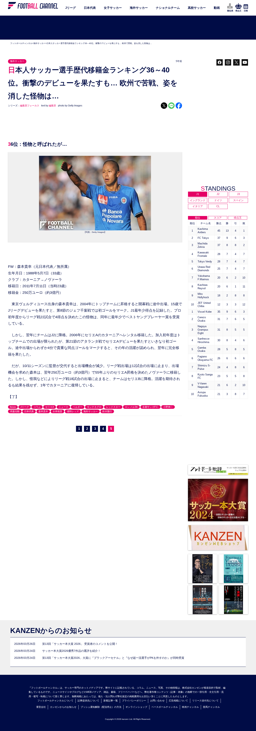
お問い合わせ (157, 700)
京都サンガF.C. (150, 407)
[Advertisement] (128, 28)
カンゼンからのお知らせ (63, 707)
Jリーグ (70, 7)
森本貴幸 (43, 411)
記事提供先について (88, 700)
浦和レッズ (73, 411)
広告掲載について (178, 700)
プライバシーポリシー (134, 700)
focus (13, 407)
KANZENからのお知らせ (51, 630)
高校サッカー (197, 7)
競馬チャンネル (211, 707)
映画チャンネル (190, 707)
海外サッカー (139, 7)
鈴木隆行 (107, 411)
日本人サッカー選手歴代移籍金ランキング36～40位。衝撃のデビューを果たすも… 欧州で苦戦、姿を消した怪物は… (99, 43)
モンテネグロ (94, 407)
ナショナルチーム (168, 7)
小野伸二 (168, 407)
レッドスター (113, 407)
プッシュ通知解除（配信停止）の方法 (101, 707)
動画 (217, 7)
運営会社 (41, 707)
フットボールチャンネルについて (55, 700)
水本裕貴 (57, 411)
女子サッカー (113, 7)
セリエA (49, 407)
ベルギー (77, 407)
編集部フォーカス (29, 105)
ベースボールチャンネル (164, 707)
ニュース (63, 407)
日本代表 (90, 7)
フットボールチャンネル (21, 43)
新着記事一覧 (110, 700)
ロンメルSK (131, 407)
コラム (37, 407)
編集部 (52, 105)
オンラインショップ (136, 707)
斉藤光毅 (15, 411)
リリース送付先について (205, 700)
